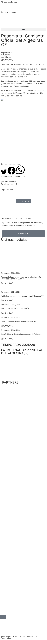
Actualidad (5, 55)
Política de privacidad (14, 630)
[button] (23, 29)
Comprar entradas (8, 12)
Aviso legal (29, 630)
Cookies (38, 630)
